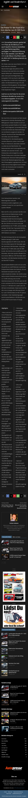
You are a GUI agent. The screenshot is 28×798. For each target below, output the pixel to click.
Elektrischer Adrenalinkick (16, 648)
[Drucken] (24, 37)
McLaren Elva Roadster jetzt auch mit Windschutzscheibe (21, 506)
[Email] (21, 37)
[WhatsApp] (18, 37)
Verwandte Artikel (6, 537)
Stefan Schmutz (6, 32)
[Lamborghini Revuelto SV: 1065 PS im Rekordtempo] (5, 542)
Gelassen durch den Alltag (16, 656)
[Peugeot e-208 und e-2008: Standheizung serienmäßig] (5, 728)
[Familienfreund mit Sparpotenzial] (4, 673)
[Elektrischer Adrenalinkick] (4, 651)
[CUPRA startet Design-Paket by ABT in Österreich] (5, 557)
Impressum (8, 793)
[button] (2, 7)
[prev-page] (2, 563)
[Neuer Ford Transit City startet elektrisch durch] (5, 549)
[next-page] (5, 563)
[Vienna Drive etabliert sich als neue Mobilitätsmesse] (5, 714)
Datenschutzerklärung (18, 792)
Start (2, 10)
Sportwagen (4, 544)
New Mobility (7, 10)
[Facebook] (7, 37)
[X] (11, 37)
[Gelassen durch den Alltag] (4, 658)
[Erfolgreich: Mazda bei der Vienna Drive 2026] (5, 721)
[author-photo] (14, 521)
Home (5, 792)
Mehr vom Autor (16, 537)
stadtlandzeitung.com (17, 793)
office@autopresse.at (19, 788)
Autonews (4, 551)
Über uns (10, 792)
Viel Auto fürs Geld (14, 663)
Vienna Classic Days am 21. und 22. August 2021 (7, 505)
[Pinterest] (14, 37)
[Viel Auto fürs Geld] (4, 666)
